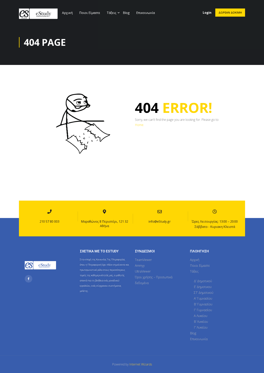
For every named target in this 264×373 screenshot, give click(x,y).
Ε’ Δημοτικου (203, 287)
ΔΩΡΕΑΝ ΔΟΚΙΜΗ (230, 12)
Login (207, 12)
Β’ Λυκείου (201, 321)
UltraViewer (143, 271)
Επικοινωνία (145, 13)
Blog (126, 13)
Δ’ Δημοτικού (203, 281)
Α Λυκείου (200, 316)
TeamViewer (143, 260)
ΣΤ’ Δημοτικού (203, 292)
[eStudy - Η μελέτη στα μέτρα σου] (38, 17)
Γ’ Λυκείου (201, 327)
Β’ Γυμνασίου (203, 304)
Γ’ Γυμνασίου (203, 310)
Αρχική (67, 13)
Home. (139, 125)
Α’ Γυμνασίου (203, 298)
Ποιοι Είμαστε (89, 13)
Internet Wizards (140, 364)
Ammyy (140, 265)
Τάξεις (111, 13)
